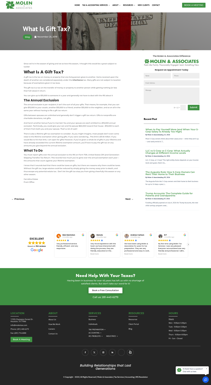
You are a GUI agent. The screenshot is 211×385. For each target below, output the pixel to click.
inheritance (78, 80)
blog (27, 37)
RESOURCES (128, 5)
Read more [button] (94, 254)
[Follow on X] (94, 352)
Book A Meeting (193, 5)
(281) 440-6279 (23, 329)
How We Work (54, 324)
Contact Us (53, 333)
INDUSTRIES (111, 336)
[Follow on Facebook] (85, 352)
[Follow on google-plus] (121, 352)
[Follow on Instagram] (103, 352)
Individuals (93, 324)
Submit (193, 107)
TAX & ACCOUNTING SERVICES (95, 5)
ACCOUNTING (94, 333)
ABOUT (115, 5)
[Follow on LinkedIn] (112, 352)
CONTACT (156, 5)
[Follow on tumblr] (130, 352)
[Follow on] (128, 352)
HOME (77, 5)
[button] (188, 244)
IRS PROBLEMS (95, 336)
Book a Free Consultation (105, 290)
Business (92, 319)
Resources (133, 319)
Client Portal (134, 324)
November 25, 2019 (47, 36)
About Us (52, 319)
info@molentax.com (19, 325)
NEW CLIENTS (144, 5)
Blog (130, 329)
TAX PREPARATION (96, 329)
